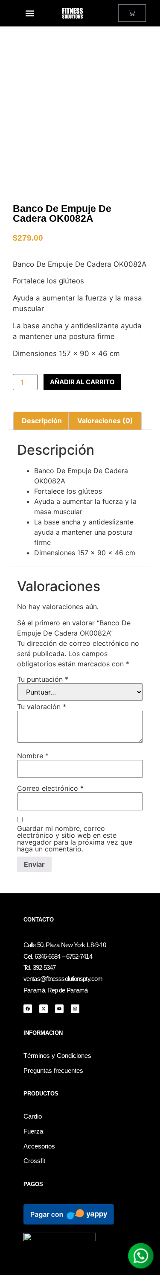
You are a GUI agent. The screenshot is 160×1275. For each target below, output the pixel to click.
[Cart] (132, 13)
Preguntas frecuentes (53, 1070)
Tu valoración (41, 706)
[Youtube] (59, 1008)
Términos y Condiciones (57, 1055)
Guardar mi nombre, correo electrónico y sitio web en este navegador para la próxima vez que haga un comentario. (74, 838)
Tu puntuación (42, 679)
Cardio (32, 1116)
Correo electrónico (50, 788)
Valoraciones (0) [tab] (105, 420)
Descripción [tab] (42, 420)
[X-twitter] (43, 1008)
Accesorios (39, 1146)
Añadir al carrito (82, 382)
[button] (30, 13)
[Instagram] (75, 1008)
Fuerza (33, 1131)
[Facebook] (27, 1008)
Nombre (33, 755)
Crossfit (34, 1160)
